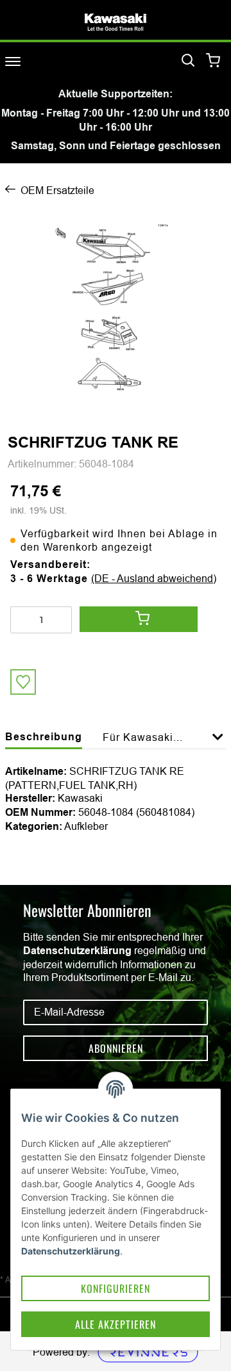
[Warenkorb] (213, 61)
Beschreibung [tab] (43, 737)
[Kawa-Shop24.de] (115, 22)
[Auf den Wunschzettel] (23, 682)
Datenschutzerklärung (77, 951)
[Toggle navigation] (13, 61)
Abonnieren (116, 1048)
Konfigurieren (115, 1288)
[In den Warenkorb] (139, 619)
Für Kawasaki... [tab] (143, 737)
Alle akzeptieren (115, 1324)
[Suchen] (188, 61)
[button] (218, 744)
